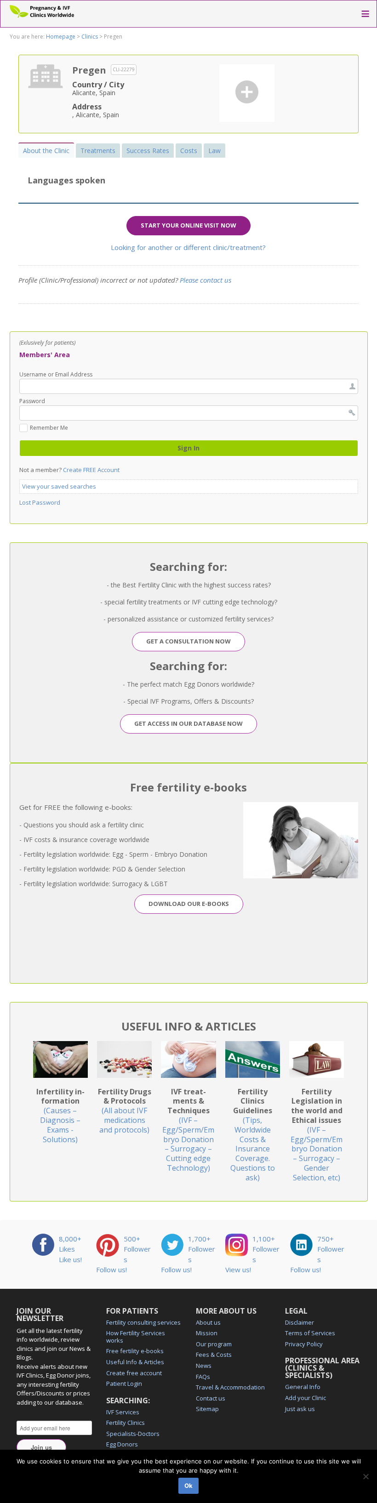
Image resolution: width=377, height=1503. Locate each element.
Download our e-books (189, 904)
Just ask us (300, 1409)
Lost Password (39, 502)
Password (32, 401)
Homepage (60, 36)
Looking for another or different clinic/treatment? (188, 247)
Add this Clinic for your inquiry (246, 91)
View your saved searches (59, 486)
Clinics (89, 36)
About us (208, 1322)
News (203, 1365)
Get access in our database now (188, 723)
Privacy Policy (304, 1344)
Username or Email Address (55, 374)
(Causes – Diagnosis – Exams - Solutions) (60, 1115)
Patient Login (124, 1383)
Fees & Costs (214, 1354)
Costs (188, 150)
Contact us (210, 1398)
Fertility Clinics (125, 1422)
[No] (365, 1476)
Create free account (134, 1373)
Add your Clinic (305, 1398)
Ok (188, 1485)
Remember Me (49, 428)
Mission (206, 1333)
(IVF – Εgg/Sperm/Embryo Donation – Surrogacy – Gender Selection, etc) (317, 1135)
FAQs (203, 1376)
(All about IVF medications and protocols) (124, 1111)
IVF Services (122, 1412)
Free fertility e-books (135, 1351)
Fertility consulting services (143, 1322)
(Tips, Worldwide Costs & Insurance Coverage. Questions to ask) (252, 1135)
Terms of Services (310, 1333)
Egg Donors (122, 1444)
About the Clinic (46, 150)
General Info (302, 1387)
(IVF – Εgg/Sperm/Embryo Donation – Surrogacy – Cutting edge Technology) (188, 1130)
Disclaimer (299, 1322)
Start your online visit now (188, 225)
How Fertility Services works (135, 1336)
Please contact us (205, 280)
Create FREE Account (91, 470)
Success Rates (147, 150)
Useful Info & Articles (135, 1362)
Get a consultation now (188, 641)
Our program (214, 1344)
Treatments (97, 150)
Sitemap (207, 1409)
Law (214, 150)
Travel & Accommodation (230, 1387)
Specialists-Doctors (133, 1433)
